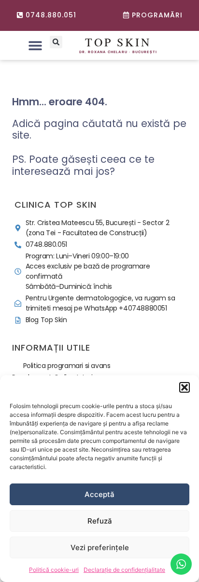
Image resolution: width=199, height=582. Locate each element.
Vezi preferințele (100, 547)
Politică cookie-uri (54, 569)
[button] (184, 387)
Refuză (99, 520)
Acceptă (99, 494)
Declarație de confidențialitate (124, 569)
